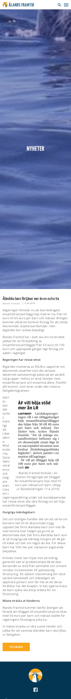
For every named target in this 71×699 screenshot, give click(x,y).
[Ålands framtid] (18, 5)
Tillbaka (16, 647)
